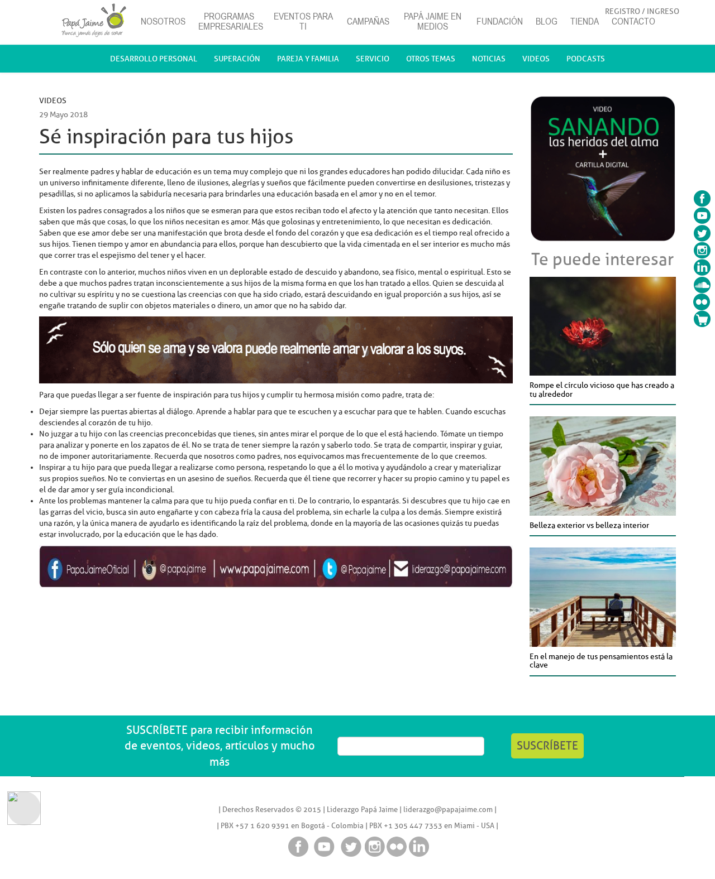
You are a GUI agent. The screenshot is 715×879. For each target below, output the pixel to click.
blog (546, 21)
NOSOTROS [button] (163, 21)
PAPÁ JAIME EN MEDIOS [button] (432, 21)
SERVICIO (372, 58)
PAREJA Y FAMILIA (308, 58)
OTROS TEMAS (430, 58)
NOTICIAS (489, 58)
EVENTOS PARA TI (303, 21)
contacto (633, 21)
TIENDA (584, 21)
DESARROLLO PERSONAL (153, 58)
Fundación (499, 21)
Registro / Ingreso (642, 11)
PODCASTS (585, 58)
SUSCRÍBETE (547, 745)
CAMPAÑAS (368, 21)
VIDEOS (536, 58)
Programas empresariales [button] (230, 21)
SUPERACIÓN (237, 58)
